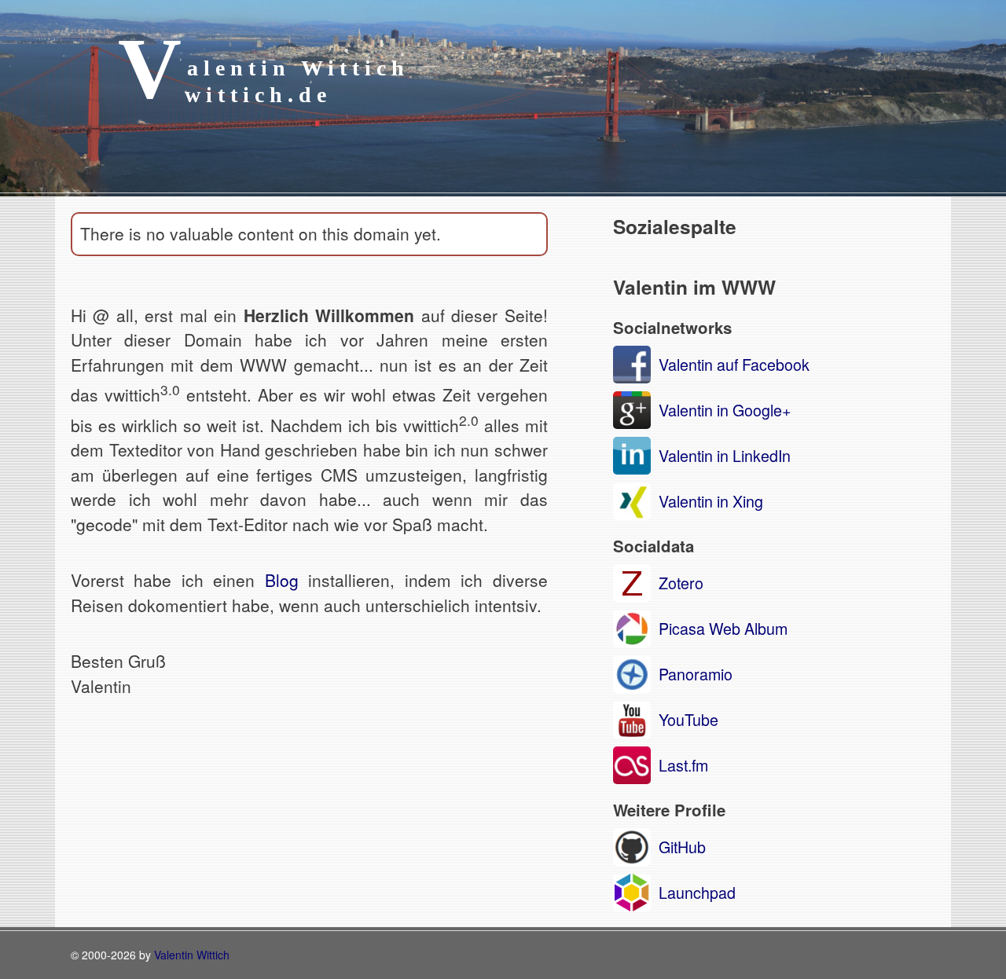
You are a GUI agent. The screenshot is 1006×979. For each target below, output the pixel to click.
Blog (282, 580)
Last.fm (683, 765)
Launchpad (697, 892)
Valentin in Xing (711, 501)
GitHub (682, 846)
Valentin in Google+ (725, 409)
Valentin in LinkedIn (725, 455)
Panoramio (695, 673)
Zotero (681, 582)
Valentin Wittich (191, 954)
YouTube (688, 719)
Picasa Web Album (723, 628)
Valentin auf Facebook (734, 364)
